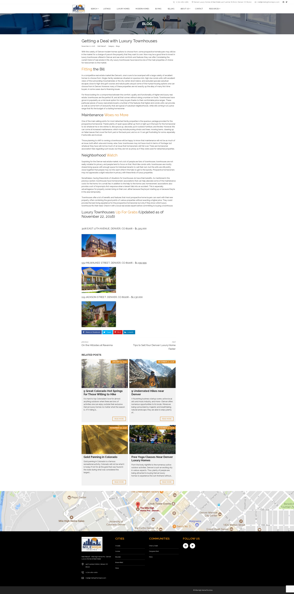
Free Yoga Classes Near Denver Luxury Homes (152, 458)
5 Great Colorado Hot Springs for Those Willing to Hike (103, 392)
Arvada (117, 546)
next (154, 345)
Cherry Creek (153, 546)
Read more (119, 419)
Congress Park (154, 551)
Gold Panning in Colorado (100, 457)
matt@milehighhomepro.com (268, 2)
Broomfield (119, 562)
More (117, 568)
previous (97, 344)
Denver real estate (104, 161)
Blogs (118, 46)
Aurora (117, 551)
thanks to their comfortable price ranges (148, 100)
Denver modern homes (107, 52)
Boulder (118, 557)
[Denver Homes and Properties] (78, 8)
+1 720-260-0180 (181, 2)
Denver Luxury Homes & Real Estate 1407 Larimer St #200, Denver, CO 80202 (223, 2)
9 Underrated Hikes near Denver (147, 392)
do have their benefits (143, 178)
